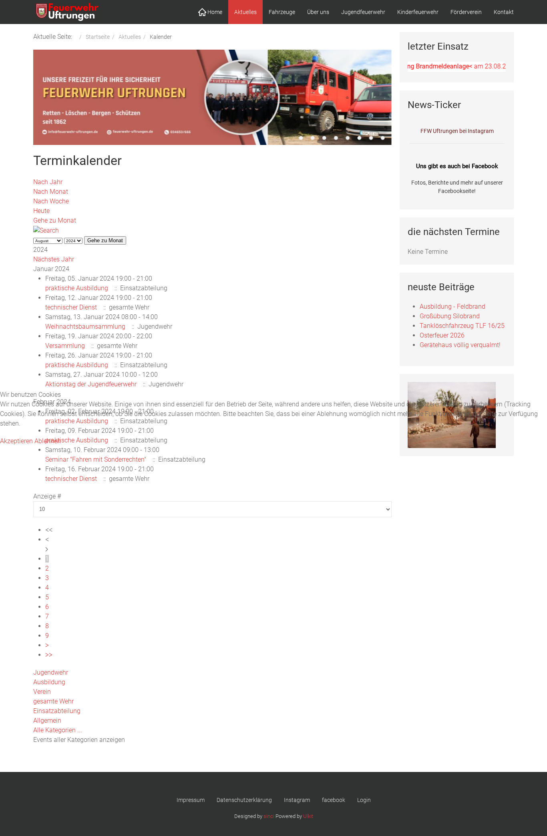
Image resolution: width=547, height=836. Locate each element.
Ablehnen (47, 441)
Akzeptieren (16, 441)
